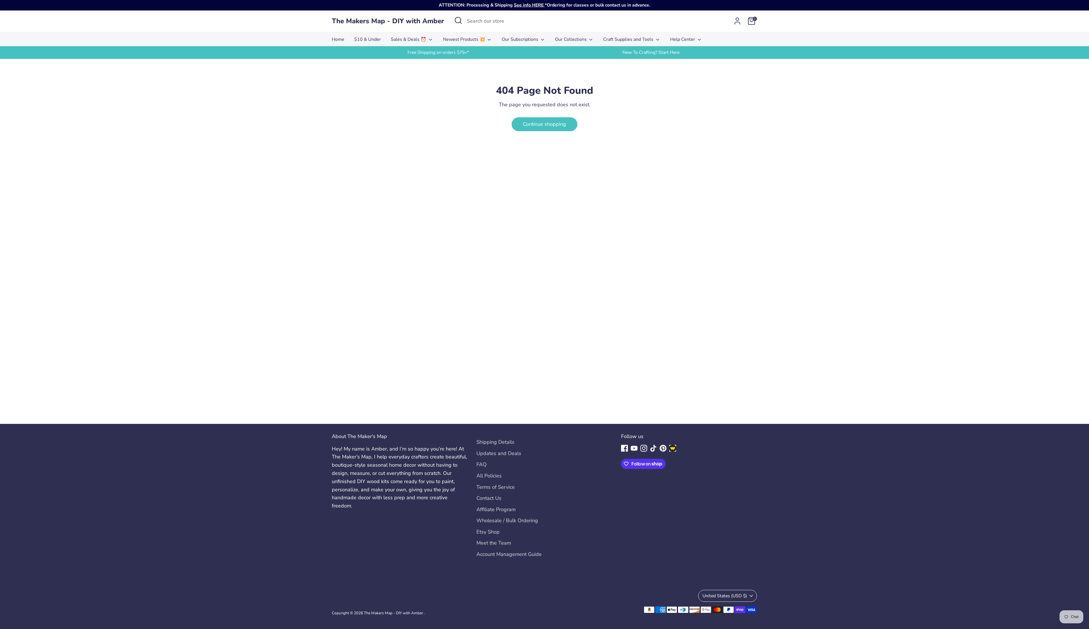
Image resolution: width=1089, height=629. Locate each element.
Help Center (683, 39)
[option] (438, 52)
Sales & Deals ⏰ (409, 39)
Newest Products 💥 (464, 39)
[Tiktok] (653, 448)
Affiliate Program (496, 509)
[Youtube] (634, 448)
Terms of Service (495, 487)
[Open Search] (458, 20)
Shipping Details (495, 442)
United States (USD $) (724, 596)
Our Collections (571, 39)
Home (338, 39)
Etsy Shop (488, 531)
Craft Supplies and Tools (629, 39)
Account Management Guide (509, 554)
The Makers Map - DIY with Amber (388, 21)
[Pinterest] (663, 448)
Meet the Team (493, 542)
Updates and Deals (498, 453)
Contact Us (488, 498)
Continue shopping (544, 124)
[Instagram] (643, 448)
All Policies (489, 475)
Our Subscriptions (520, 39)
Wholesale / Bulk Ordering (507, 520)
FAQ (481, 464)
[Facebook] (624, 448)
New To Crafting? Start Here (650, 52)
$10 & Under (367, 39)
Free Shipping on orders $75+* (438, 52)
